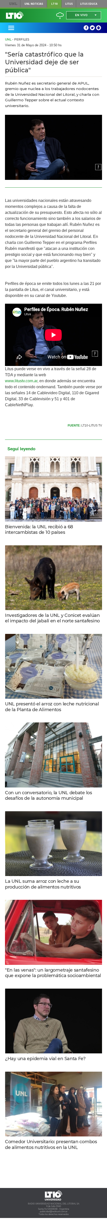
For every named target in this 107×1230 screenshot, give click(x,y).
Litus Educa (88, 4)
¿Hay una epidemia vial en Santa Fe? (45, 1058)
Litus (69, 4)
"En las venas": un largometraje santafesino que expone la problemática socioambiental (53, 973)
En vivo (81, 15)
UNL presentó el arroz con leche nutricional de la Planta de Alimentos (52, 706)
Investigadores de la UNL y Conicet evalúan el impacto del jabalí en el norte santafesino (52, 618)
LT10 (54, 4)
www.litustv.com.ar (21, 381)
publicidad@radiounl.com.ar (53, 1211)
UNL (13, 4)
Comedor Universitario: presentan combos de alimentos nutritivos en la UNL (51, 1144)
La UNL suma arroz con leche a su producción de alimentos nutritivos (43, 884)
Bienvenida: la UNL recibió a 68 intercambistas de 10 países (39, 529)
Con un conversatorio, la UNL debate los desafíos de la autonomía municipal (48, 795)
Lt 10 (14, 15)
